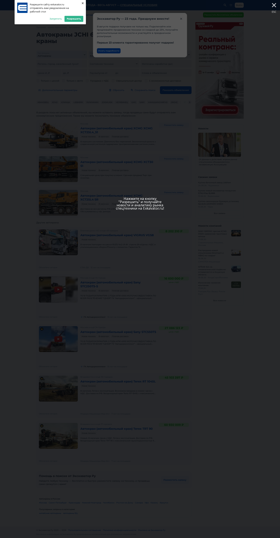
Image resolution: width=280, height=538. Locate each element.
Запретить (56, 18)
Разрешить (74, 18)
